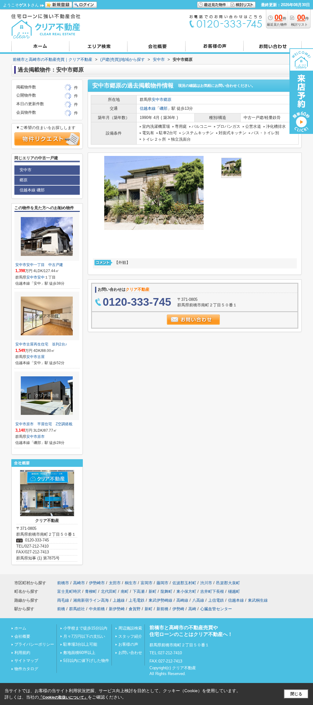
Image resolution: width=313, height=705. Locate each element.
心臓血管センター (216, 609)
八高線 (198, 600)
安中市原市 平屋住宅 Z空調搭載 (43, 424)
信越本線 (148, 108)
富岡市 (147, 583)
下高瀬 (139, 591)
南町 (125, 591)
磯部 (164, 108)
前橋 (61, 609)
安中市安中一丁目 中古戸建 (39, 265)
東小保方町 (186, 591)
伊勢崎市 (97, 583)
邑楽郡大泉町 (228, 583)
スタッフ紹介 (130, 636)
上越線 (119, 600)
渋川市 (206, 583)
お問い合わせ (130, 652)
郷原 (167, 99)
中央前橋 (97, 609)
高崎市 (79, 583)
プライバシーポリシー (34, 644)
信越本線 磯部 (32, 190)
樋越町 (234, 591)
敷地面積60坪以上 (79, 652)
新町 (152, 591)
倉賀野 (135, 609)
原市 (41, 436)
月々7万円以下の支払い (84, 636)
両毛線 (63, 600)
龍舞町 (166, 591)
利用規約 (22, 652)
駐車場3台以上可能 (80, 644)
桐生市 (131, 583)
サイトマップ (26, 660)
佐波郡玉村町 (184, 583)
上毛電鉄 (137, 600)
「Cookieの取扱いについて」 (63, 697)
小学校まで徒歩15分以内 (85, 628)
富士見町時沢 (69, 591)
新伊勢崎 (117, 609)
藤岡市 (162, 583)
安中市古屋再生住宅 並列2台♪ (41, 344)
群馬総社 (77, 609)
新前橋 (162, 609)
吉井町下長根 (212, 591)
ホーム (20, 628)
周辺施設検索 (130, 628)
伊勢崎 (178, 609)
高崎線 (182, 600)
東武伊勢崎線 (160, 600)
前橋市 (63, 583)
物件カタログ (26, 668)
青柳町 (91, 591)
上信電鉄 (216, 600)
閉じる (296, 694)
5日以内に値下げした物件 (86, 660)
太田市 (115, 583)
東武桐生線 (258, 600)
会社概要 (22, 636)
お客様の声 (128, 644)
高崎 (192, 609)
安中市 (158, 99)
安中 (41, 277)
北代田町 (109, 591)
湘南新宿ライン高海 (91, 600)
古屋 (41, 357)
